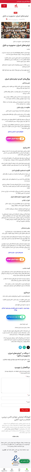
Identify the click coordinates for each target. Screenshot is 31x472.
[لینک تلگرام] (20, 347)
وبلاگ (16, 12)
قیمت (4, 6)
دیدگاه (28, 376)
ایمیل (28, 402)
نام (29, 395)
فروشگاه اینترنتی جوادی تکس (11, 429)
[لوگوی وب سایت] (16, 6)
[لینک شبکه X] (28, 347)
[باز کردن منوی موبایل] (29, 5)
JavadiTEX (22, 19)
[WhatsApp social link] (24, 347)
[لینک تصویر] (16, 460)
